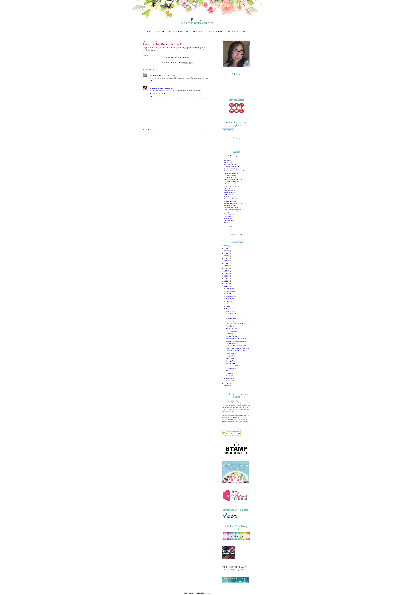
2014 (226, 276)
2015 (226, 273)
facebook (174, 57)
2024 (226, 251)
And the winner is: (231, 321)
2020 (226, 261)
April (227, 309)
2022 (226, 256)
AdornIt (226, 158)
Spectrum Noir (228, 201)
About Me (160, 31)
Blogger (240, 234)
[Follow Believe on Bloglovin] (228, 130)
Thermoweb (228, 216)
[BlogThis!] (186, 63)
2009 (226, 383)
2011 (226, 283)
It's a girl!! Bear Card (232, 356)
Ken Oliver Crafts (229, 181)
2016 (226, 271)
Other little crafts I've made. (235, 323)
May (227, 306)
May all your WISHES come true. (236, 366)
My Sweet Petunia (230, 192)
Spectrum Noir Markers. (232, 203)
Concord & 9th (228, 169)
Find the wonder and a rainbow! (236, 338)
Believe (197, 19)
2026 (226, 246)
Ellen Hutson (228, 175)
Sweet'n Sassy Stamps (231, 207)
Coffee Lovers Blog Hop (232, 166)
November (229, 291)
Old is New (227, 194)
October (229, 293)
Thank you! (229, 373)
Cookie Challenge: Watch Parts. (236, 346)
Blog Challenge (229, 164)
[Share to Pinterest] (192, 63)
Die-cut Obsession (230, 173)
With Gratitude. (230, 371)
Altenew (226, 160)
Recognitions (215, 31)
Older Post (208, 130)
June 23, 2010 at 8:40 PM (166, 88)
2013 (226, 278)
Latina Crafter (228, 184)
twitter (180, 57)
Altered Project (229, 162)
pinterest (186, 57)
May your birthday (231, 331)
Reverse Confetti (229, 199)
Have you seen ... (231, 311)
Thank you (229, 333)
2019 (226, 263)
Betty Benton (153, 75)
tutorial (226, 227)
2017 (226, 268)
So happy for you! (231, 361)
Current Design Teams (236, 31)
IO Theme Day (229, 177)
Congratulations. (231, 353)
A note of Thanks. (231, 336)
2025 (226, 248)
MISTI (226, 188)
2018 (226, 266)
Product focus (228, 197)
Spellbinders (228, 205)
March (228, 376)
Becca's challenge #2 (232, 328)
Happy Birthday (231, 318)
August (228, 299)
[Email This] (184, 63)
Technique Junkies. (230, 212)
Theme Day (228, 214)
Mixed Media (228, 190)
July (227, 301)
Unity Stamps (228, 218)
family (226, 222)
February (229, 378)
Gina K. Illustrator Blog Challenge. (237, 351)
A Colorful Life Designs (231, 156)
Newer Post (147, 130)
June (228, 304)
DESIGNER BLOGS (203, 593)
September (230, 296)
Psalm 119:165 (230, 326)
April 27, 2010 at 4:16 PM (166, 75)
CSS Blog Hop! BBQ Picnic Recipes (237, 348)
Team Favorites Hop (230, 210)
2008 (226, 386)
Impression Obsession (231, 179)
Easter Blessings (231, 368)
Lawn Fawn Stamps (230, 186)
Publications (199, 31)
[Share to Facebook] (190, 63)
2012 (226, 281)
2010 (226, 286)
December (229, 288)
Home (149, 31)
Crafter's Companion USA (232, 171)
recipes (226, 225)
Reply (151, 80)
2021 (226, 258)
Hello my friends (231, 363)
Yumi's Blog (153, 88)
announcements (229, 220)
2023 (226, 253)
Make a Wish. (230, 358)
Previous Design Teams (178, 31)
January (229, 381)
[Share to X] (188, 63)
